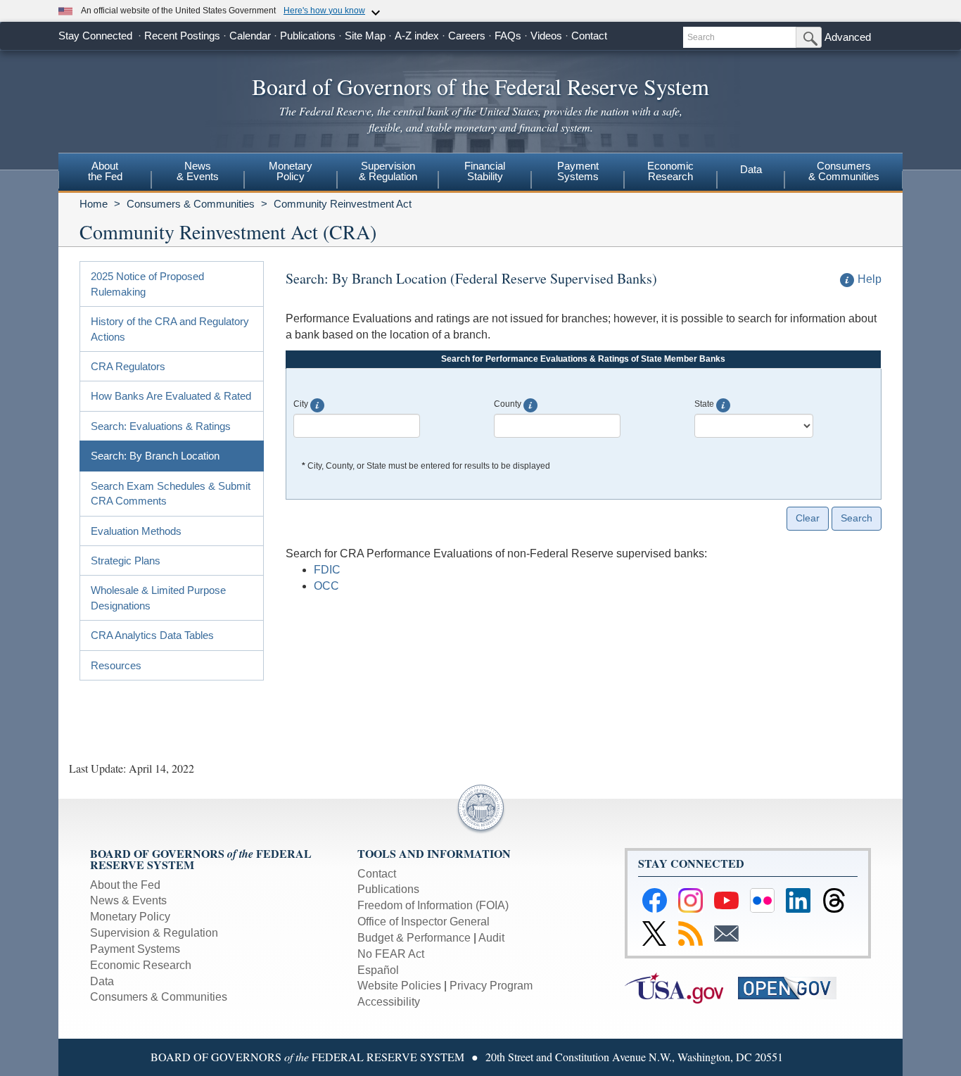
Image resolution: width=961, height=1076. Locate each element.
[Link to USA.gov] (681, 987)
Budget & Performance (414, 938)
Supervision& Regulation (388, 171)
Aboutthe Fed (105, 171)
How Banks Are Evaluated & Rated (171, 396)
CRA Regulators (128, 366)
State (704, 404)
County (507, 404)
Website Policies (399, 986)
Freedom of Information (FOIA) (433, 905)
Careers (466, 36)
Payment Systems (135, 949)
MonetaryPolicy (290, 171)
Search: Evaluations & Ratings (161, 426)
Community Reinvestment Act (343, 204)
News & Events (128, 900)
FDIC (327, 570)
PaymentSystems (578, 171)
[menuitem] (104, 173)
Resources (116, 665)
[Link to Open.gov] (793, 987)
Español (378, 970)
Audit (491, 938)
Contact (589, 36)
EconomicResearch (670, 171)
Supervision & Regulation (154, 933)
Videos (546, 36)
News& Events (198, 171)
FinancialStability (484, 171)
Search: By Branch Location (155, 456)
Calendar (250, 36)
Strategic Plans (125, 561)
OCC (326, 586)
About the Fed (125, 885)
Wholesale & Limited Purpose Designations (158, 597)
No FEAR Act (390, 954)
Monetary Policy (130, 917)
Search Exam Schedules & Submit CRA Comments (170, 493)
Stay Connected (95, 36)
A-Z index (417, 36)
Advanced (848, 37)
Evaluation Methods (136, 531)
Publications (308, 36)
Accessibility (388, 1002)
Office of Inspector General (423, 922)
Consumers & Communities (843, 171)
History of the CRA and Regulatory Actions (170, 328)
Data (751, 169)
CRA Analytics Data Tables (152, 635)
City (300, 404)
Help (870, 279)
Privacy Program (491, 986)
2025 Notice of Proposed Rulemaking (147, 283)
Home (93, 204)
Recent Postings (182, 36)
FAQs (508, 36)
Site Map (365, 36)
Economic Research (140, 965)
